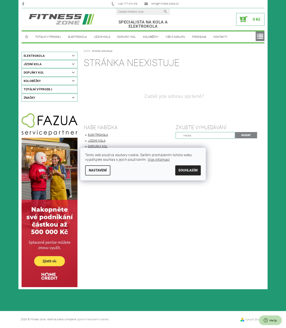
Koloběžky (151, 36)
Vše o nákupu (175, 36)
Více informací (159, 160)
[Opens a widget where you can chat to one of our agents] (270, 320)
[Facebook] (24, 4)
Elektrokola (77, 36)
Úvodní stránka (27, 36)
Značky (29, 97)
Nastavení (98, 170)
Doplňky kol (126, 36)
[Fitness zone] (61, 19)
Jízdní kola (102, 36)
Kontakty (221, 36)
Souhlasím (188, 170)
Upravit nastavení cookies (93, 319)
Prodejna (199, 36)
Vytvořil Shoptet (254, 319)
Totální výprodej (48, 36)
